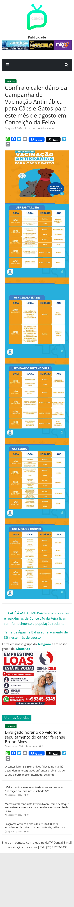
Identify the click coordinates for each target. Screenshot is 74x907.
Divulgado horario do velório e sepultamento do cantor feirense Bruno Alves (35, 736)
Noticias (11, 81)
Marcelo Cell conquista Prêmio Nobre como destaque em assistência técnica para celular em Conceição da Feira (37, 807)
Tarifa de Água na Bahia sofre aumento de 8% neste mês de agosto (36, 635)
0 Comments (47, 128)
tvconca (32, 128)
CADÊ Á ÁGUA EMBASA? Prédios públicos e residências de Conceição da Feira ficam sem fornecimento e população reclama (37, 618)
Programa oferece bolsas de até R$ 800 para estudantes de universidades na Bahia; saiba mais (35, 825)
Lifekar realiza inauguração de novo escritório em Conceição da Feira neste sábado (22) (34, 789)
